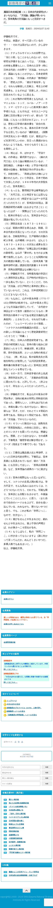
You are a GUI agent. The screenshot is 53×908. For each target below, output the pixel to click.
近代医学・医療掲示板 (17, 842)
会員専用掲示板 (9, 642)
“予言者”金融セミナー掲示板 (19, 852)
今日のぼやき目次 (13, 704)
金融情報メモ (14, 835)
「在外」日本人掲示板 (17, 814)
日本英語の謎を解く (16, 821)
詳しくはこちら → (10, 669)
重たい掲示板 (14, 799)
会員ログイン (9, 599)
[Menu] (50, 3)
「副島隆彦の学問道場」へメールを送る (22, 715)
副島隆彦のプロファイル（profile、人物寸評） (24, 708)
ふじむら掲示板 (15, 845)
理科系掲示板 (14, 831)
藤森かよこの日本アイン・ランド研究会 (24, 872)
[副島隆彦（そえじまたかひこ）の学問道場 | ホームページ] (23, 3)
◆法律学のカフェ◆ (16, 828)
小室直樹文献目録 (15, 838)
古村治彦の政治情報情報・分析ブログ (23, 875)
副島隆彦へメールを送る (16, 711)
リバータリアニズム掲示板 (19, 817)
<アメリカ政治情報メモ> (18, 807)
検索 (46, 767)
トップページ (12, 701)
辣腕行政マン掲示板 (16, 849)
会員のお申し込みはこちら (14, 624)
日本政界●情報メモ (16, 810)
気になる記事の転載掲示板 (19, 803)
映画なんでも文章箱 (16, 824)
